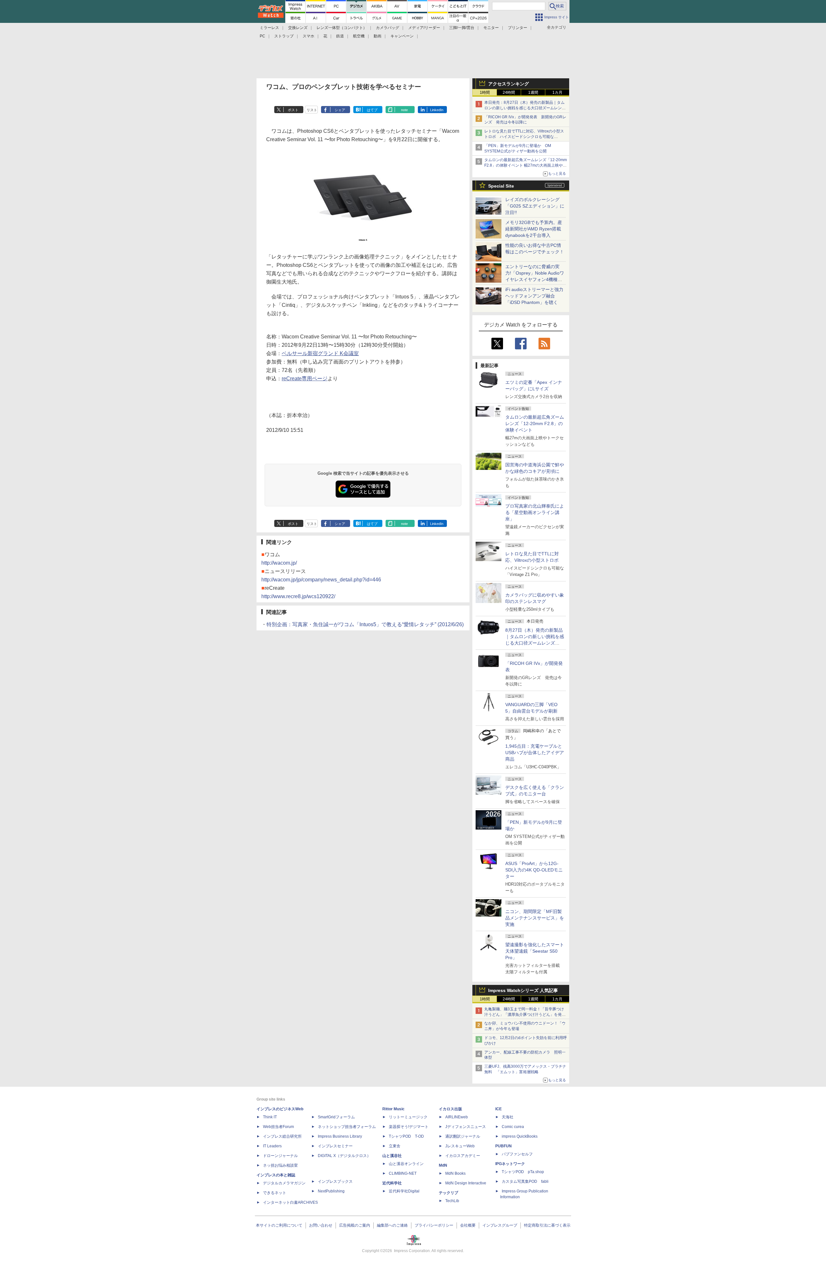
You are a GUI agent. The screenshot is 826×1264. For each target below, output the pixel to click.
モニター (491, 27)
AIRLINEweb (456, 1117)
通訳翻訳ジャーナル (462, 1136)
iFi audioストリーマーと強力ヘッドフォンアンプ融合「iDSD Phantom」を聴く (534, 296)
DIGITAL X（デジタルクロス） (344, 1155)
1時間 (485, 92)
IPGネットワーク (510, 1164)
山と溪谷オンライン (406, 1164)
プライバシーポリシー (434, 1225)
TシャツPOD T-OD (406, 1136)
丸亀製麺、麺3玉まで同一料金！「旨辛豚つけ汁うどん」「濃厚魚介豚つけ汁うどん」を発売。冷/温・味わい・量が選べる (524, 1014)
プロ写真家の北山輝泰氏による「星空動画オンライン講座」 (534, 512)
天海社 (507, 1117)
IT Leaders (272, 1146)
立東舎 (394, 1146)
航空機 (359, 36)
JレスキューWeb (460, 1146)
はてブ (372, 110)
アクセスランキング (508, 83)
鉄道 (340, 36)
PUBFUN (503, 1146)
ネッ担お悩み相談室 (280, 1165)
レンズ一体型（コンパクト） (342, 27)
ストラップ (284, 36)
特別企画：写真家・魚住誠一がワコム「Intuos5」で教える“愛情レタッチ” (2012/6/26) (365, 624)
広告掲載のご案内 (354, 1225)
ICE (498, 1109)
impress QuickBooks (520, 1136)
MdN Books (455, 1173)
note (404, 110)
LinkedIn (436, 110)
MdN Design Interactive (465, 1183)
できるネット (274, 1193)
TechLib (452, 1201)
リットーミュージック (408, 1117)
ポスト (293, 110)
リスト (312, 110)
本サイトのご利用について (279, 1225)
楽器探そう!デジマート (408, 1126)
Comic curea (513, 1126)
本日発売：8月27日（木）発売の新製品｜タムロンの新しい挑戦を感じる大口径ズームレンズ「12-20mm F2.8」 (525, 108)
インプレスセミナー (335, 1146)
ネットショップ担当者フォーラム (347, 1126)
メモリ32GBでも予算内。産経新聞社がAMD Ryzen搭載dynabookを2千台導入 (533, 229)
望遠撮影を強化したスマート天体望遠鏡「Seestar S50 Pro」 (534, 951)
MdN (443, 1165)
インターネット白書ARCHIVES (290, 1202)
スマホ (308, 36)
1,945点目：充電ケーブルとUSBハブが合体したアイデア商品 (534, 753)
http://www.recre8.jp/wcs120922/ (298, 596)
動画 (377, 36)
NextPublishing (331, 1191)
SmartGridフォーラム (336, 1117)
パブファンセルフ (517, 1154)
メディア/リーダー (424, 27)
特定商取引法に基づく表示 (547, 1225)
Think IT (270, 1117)
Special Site (501, 186)
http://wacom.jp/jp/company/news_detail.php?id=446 (321, 579)
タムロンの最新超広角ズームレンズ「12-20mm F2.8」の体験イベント (534, 423)
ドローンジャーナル (280, 1155)
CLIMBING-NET (403, 1173)
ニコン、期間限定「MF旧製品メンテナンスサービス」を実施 (534, 918)
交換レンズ (297, 27)
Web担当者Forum (278, 1126)
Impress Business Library (340, 1136)
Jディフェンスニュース (465, 1126)
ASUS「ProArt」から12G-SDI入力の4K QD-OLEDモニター (534, 870)
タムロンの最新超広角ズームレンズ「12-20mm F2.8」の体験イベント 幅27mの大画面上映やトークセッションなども (525, 165)
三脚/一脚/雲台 (461, 27)
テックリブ (448, 1193)
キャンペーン (402, 36)
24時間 (509, 92)
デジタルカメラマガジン (284, 1183)
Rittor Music (393, 1109)
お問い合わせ (320, 1225)
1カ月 (557, 92)
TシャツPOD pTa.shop (523, 1172)
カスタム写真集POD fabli (525, 1181)
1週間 (533, 92)
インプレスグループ (499, 1225)
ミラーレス (269, 27)
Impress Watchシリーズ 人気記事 (523, 990)
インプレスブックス (335, 1181)
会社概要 (468, 1225)
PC (262, 36)
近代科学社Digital (404, 1191)
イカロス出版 (450, 1109)
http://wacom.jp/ (279, 563)
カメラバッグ (387, 27)
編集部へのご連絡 (392, 1225)
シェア (340, 110)
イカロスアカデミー (462, 1155)
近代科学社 (392, 1183)
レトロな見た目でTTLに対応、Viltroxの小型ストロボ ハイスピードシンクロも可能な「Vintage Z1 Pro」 (524, 136)
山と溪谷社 (392, 1155)
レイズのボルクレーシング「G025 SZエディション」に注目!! (534, 206)
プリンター (517, 27)
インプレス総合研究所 (282, 1136)
